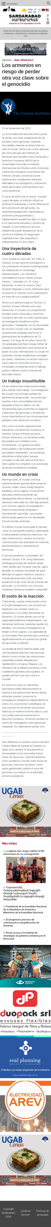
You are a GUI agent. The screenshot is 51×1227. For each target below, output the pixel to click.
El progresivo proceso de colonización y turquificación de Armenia (21, 922)
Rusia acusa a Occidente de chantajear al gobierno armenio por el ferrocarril (24, 935)
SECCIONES (9, 4)
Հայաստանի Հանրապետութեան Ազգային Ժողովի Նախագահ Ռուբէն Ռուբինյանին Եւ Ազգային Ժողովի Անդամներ (23, 893)
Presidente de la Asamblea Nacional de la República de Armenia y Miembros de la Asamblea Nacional (24, 909)
